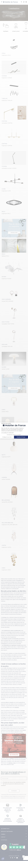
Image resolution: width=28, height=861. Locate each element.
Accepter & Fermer (21, 437)
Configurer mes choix (7, 437)
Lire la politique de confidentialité (7, 432)
